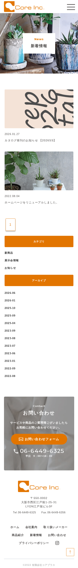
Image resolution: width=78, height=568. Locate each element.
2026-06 (10, 292)
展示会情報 (12, 260)
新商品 (9, 252)
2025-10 (10, 308)
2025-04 (10, 323)
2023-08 (10, 338)
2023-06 (10, 353)
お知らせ (10, 267)
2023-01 (10, 360)
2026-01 (10, 300)
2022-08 (10, 376)
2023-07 (10, 345)
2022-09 (10, 368)
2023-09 (10, 330)
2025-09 (10, 315)
